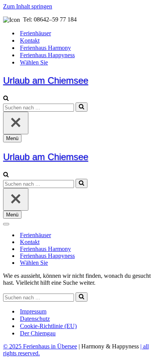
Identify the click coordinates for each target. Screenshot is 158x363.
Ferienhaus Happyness (47, 55)
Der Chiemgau (38, 333)
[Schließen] (15, 123)
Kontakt (30, 40)
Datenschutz (35, 318)
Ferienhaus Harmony (45, 48)
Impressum (33, 311)
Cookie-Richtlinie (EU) (48, 326)
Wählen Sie (34, 62)
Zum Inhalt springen (27, 6)
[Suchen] (6, 99)
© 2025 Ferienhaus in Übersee (40, 346)
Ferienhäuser (35, 33)
